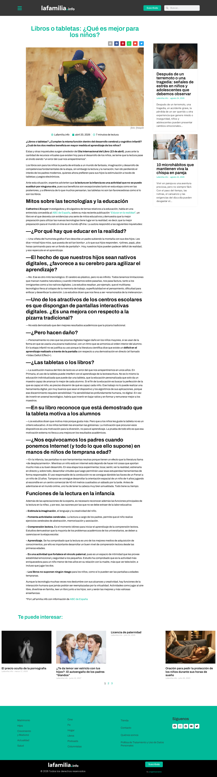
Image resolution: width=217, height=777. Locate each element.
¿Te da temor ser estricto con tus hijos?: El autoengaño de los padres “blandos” (80, 672)
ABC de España (61, 212)
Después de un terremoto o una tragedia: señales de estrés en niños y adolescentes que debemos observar (174, 84)
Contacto (126, 727)
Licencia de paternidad (126, 632)
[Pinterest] (185, 726)
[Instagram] (180, 726)
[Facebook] (174, 726)
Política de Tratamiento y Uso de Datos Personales (142, 744)
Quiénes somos (129, 735)
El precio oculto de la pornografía (24, 668)
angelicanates (155, 772)
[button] (110, 43)
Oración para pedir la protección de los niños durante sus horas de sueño (189, 672)
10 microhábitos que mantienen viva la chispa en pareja (175, 169)
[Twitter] (197, 726)
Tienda (125, 720)
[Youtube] (191, 726)
